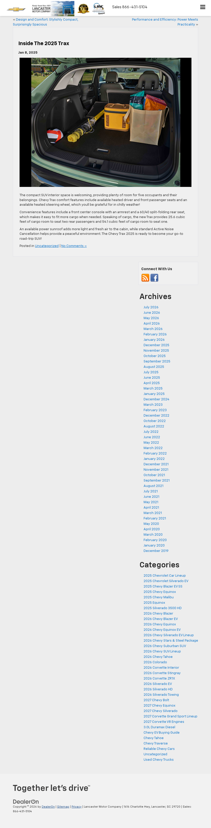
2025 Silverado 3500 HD (163, 608)
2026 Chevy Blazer (158, 613)
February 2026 (155, 334)
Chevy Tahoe (154, 738)
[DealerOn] (26, 801)
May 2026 (151, 318)
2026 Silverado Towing (161, 695)
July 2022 (151, 432)
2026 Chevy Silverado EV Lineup (169, 635)
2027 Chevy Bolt (156, 700)
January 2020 (154, 545)
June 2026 (152, 312)
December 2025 (156, 345)
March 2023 (153, 405)
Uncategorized (47, 246)
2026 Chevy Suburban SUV (165, 646)
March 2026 (153, 329)
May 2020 (151, 524)
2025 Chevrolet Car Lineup (165, 575)
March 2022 (153, 448)
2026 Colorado (155, 662)
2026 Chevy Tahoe (158, 657)
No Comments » (74, 246)
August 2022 (154, 426)
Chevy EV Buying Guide (162, 732)
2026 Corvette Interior (161, 667)
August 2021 (153, 486)
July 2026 (151, 307)
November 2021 (156, 469)
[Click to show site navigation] (203, 8)
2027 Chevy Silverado (161, 711)
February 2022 (155, 453)
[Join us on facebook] (154, 278)
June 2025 (152, 377)
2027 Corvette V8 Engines (164, 722)
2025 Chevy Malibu (159, 597)
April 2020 (152, 529)
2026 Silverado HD (158, 689)
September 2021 (157, 480)
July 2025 (151, 372)
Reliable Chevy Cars (159, 749)
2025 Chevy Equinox (160, 592)
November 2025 (156, 350)
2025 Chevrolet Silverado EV (166, 581)
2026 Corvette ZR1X (159, 678)
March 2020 (153, 534)
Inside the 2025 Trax (43, 43)
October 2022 (155, 421)
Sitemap (63, 806)
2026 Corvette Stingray (162, 673)
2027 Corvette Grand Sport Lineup (170, 716)
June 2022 (152, 437)
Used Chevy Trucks (159, 759)
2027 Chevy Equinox (159, 705)
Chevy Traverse (156, 743)
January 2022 (154, 459)
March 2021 (153, 513)
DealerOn (48, 806)
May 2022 (151, 442)
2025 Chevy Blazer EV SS (163, 586)
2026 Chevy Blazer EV (161, 619)
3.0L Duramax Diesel (159, 727)
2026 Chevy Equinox (160, 624)
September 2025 (157, 361)
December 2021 (156, 464)
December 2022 (156, 415)
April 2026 (152, 323)
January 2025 (154, 394)
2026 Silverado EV (158, 684)
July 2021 (151, 491)
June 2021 (151, 497)
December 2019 (156, 551)
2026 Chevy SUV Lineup (162, 651)
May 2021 (151, 502)
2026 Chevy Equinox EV (162, 630)
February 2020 (155, 540)
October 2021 (154, 475)
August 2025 (154, 367)
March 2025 (153, 388)
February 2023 (155, 410)
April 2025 (152, 383)
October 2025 (155, 356)
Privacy (77, 806)
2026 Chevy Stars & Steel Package (171, 640)
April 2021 (151, 507)
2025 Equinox (154, 603)
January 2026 (154, 340)
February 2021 (155, 518)
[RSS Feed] (145, 278)
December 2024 (156, 399)
